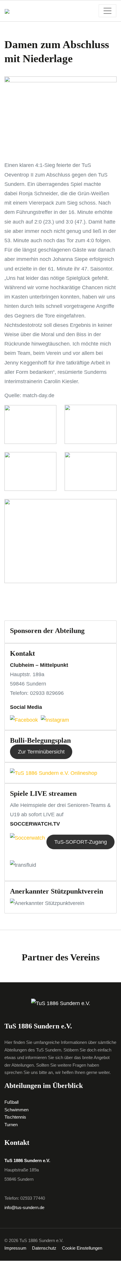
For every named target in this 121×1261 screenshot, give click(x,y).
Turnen (11, 1124)
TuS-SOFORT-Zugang (80, 842)
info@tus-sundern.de (24, 1207)
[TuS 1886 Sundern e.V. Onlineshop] (53, 773)
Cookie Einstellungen (82, 1248)
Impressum (15, 1248)
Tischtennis (15, 1117)
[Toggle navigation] (108, 11)
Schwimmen (16, 1109)
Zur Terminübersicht (41, 752)
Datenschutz (44, 1248)
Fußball (11, 1102)
